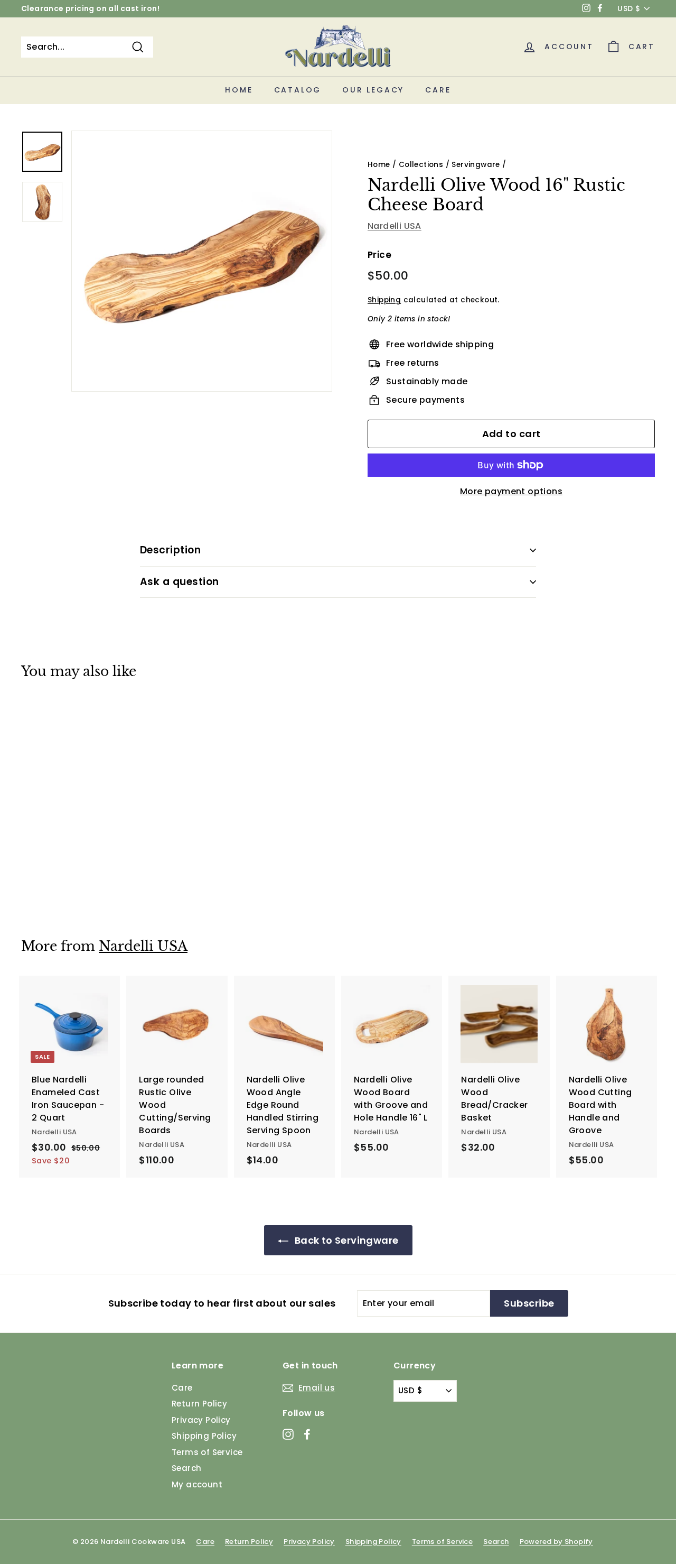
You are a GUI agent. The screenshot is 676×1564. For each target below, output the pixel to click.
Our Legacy (373, 90)
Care (437, 90)
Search (186, 1468)
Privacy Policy (201, 1420)
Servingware (476, 165)
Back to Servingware (346, 1240)
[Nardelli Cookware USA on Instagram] (288, 1434)
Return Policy (199, 1403)
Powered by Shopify (556, 1542)
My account (197, 1484)
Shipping (384, 300)
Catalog (298, 90)
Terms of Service (207, 1452)
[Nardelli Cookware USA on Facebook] (307, 1434)
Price (379, 254)
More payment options (511, 491)
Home (238, 90)
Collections (421, 165)
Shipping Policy (204, 1435)
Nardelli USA (394, 226)
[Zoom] (202, 261)
